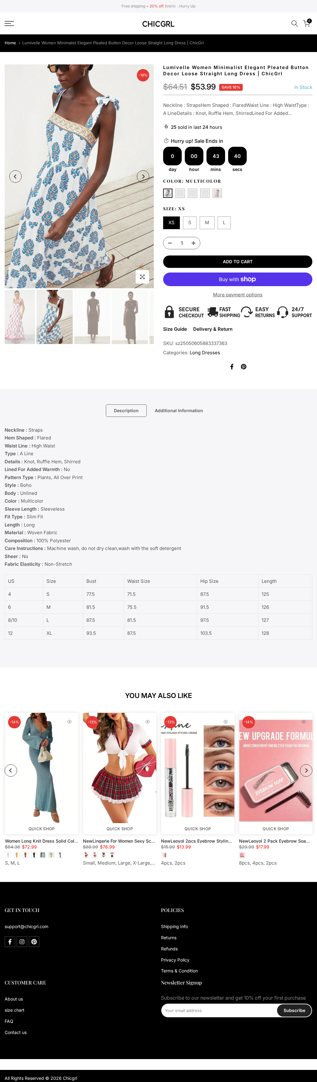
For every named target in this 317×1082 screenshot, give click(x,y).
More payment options (238, 295)
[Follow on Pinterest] (34, 941)
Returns (168, 937)
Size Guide (175, 329)
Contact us (16, 1032)
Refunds (169, 948)
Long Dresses (205, 353)
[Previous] (15, 176)
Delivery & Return (212, 329)
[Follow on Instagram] (22, 941)
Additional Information (179, 410)
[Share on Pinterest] (243, 366)
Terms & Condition (179, 970)
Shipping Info (174, 926)
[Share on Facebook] (232, 366)
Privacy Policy (175, 959)
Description (126, 410)
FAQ (9, 1021)
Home (10, 42)
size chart (14, 1010)
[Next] (143, 176)
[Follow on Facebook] (10, 941)
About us (14, 998)
